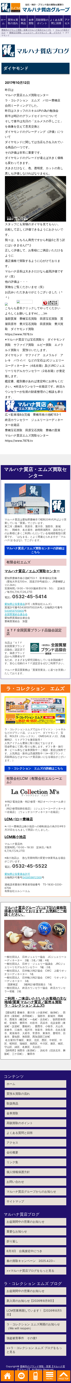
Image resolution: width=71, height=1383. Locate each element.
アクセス (67, 21)
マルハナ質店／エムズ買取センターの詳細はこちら (35, 550)
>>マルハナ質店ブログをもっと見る (30, 1270)
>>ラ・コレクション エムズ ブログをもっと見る (34, 1350)
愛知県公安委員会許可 (17, 873)
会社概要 (12, 1152)
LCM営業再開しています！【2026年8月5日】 (34, 1312)
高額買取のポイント (42, 21)
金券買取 (31, 21)
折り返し (12, 1241)
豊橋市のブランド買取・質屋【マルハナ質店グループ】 (26, 30)
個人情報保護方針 (18, 1172)
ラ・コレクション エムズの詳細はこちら (35, 768)
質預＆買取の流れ (13, 21)
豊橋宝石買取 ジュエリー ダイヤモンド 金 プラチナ (35, 32)
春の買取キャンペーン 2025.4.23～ (31, 1261)
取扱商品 (23, 21)
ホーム (3, 21)
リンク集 (12, 1162)
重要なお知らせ (17, 1231)
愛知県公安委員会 (15, 603)
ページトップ (63, 1375)
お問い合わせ (15, 1182)
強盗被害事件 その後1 (22, 1338)
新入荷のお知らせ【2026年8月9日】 (31, 1300)
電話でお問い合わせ (35, 1375)
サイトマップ (15, 1201)
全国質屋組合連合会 (16, 614)
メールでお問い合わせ (21, 1375)
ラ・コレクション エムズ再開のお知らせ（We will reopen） (33, 1326)
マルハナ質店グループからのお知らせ (31, 1191)
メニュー (49, 1375)
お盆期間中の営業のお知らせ (25, 1221)
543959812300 (32, 877)
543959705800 (14, 610)
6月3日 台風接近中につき (24, 1251)
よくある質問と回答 (56, 21)
